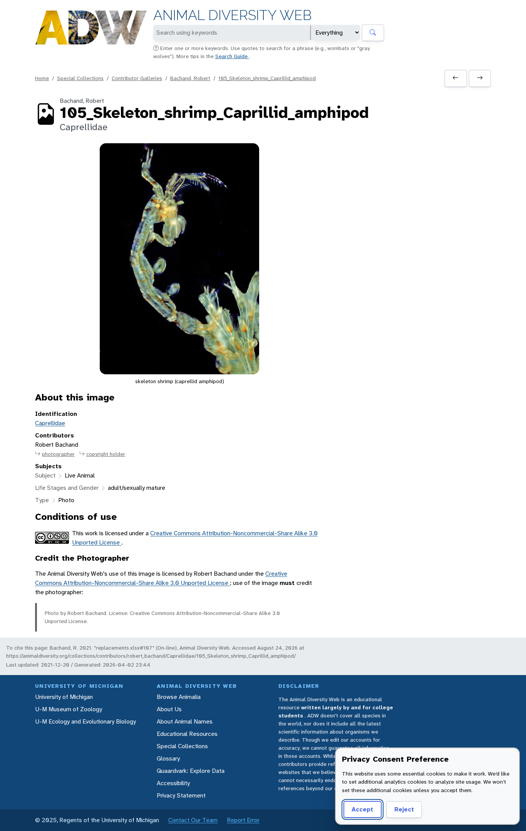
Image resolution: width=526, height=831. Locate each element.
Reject (404, 809)
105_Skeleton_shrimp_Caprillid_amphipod (267, 78)
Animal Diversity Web (232, 15)
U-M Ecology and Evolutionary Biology (85, 721)
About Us (169, 709)
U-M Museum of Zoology (68, 709)
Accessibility (173, 783)
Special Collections (80, 78)
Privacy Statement (181, 795)
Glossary (168, 758)
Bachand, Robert (190, 78)
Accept (362, 809)
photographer (58, 454)
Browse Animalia (179, 697)
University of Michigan (64, 697)
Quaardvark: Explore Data (190, 771)
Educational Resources (187, 734)
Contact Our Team (193, 820)
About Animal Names (185, 721)
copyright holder (105, 454)
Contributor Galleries (137, 78)
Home (42, 78)
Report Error (243, 820)
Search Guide (232, 56)
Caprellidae (50, 423)
